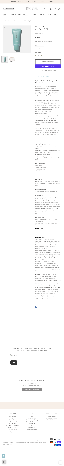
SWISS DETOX (5, 15)
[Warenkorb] (58, 9)
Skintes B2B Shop (12, 427)
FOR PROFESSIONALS (59, 15)
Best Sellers (12, 420)
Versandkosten (48, 41)
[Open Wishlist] (3, 456)
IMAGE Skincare (26, 15)
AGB (32, 416)
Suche (47, 8)
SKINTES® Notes (12, 429)
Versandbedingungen (32, 421)
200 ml (39, 48)
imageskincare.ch (32, 429)
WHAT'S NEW (35, 15)
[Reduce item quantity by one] (36, 55)
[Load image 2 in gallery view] (12, 59)
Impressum (32, 423)
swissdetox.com (32, 427)
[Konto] (51, 8)
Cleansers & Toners (18, 21)
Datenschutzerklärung (32, 420)
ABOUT (42, 14)
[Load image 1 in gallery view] (4, 59)
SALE (49, 14)
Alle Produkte (12, 416)
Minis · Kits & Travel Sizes (12, 425)
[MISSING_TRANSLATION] (43, 9)
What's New (12, 418)
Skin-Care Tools (12, 423)
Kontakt (32, 425)
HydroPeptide (15, 14)
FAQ (12, 433)
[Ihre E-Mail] (46, 405)
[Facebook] (36, 307)
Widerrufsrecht (32, 418)
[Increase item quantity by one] (41, 55)
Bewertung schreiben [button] (32, 389)
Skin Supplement (12, 421)
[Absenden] (45, 9)
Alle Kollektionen (7, 21)
